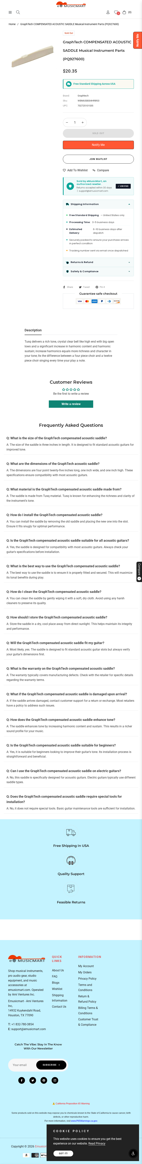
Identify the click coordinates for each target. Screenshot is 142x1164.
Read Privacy (96, 1143)
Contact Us (59, 1006)
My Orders (85, 972)
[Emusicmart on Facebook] (21, 1080)
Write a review (71, 404)
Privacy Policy (87, 978)
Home (12, 24)
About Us (58, 970)
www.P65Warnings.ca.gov (84, 1121)
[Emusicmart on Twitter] (32, 1080)
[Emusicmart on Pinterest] (43, 1080)
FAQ (54, 976)
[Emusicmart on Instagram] (55, 1080)
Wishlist (57, 989)
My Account (86, 966)
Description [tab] (33, 330)
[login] (108, 12)
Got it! (63, 1153)
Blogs (55, 982)
